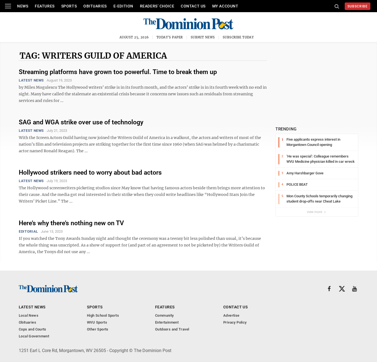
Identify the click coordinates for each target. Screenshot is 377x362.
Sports (69, 6)
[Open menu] (8, 6)
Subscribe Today (238, 37)
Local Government (34, 336)
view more (315, 212)
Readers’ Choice (157, 6)
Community (164, 315)
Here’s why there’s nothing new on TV (71, 223)
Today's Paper (169, 37)
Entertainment (167, 322)
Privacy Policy (234, 322)
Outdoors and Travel (172, 329)
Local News (28, 315)
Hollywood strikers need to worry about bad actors (90, 172)
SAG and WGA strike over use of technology (81, 122)
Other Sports (97, 329)
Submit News (203, 37)
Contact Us (193, 6)
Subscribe (357, 6)
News (22, 6)
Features (44, 6)
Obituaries (95, 6)
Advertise (231, 315)
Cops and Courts (32, 329)
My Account (225, 6)
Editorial (28, 231)
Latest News (31, 80)
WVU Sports (97, 322)
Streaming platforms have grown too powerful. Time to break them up (118, 72)
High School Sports (103, 315)
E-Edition (123, 6)
